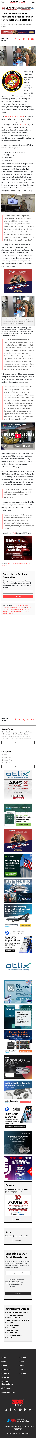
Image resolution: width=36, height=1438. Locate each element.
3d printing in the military (20, 605)
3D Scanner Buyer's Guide (15, 1315)
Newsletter (5, 1369)
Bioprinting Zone (12, 1330)
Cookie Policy (24, 1433)
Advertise (5, 1377)
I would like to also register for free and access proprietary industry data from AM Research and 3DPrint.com (16, 1282)
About (3, 1361)
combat (23, 124)
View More (18, 743)
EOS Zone (10, 1322)
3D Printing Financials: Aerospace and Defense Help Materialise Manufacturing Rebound (16, 733)
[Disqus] (18, 640)
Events (4, 1365)
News (3, 1357)
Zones (21, 1361)
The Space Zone (12, 1332)
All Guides (10, 1337)
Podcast (22, 1357)
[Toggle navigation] (3, 2)
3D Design (4, 754)
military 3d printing (16, 611)
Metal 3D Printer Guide (14, 1317)
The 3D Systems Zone (13, 1325)
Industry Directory (8, 1392)
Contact (22, 1373)
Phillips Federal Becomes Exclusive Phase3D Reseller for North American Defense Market (16, 738)
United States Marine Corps (14, 116)
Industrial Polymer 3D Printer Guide (18, 1320)
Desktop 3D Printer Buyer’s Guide (17, 1312)
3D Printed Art (6, 757)
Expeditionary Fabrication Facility (14, 607)
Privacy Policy (12, 1433)
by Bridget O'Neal (17, 24)
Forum (21, 1365)
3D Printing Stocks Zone (14, 1335)
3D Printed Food (6, 760)
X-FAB (14, 533)
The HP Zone (11, 1327)
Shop (21, 1369)
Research (5, 1373)
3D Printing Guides (17, 1308)
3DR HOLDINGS (18, 1426)
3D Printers (26, 24)
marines (18, 609)
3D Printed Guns (6, 763)
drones (3, 122)
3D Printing (5, 1388)
